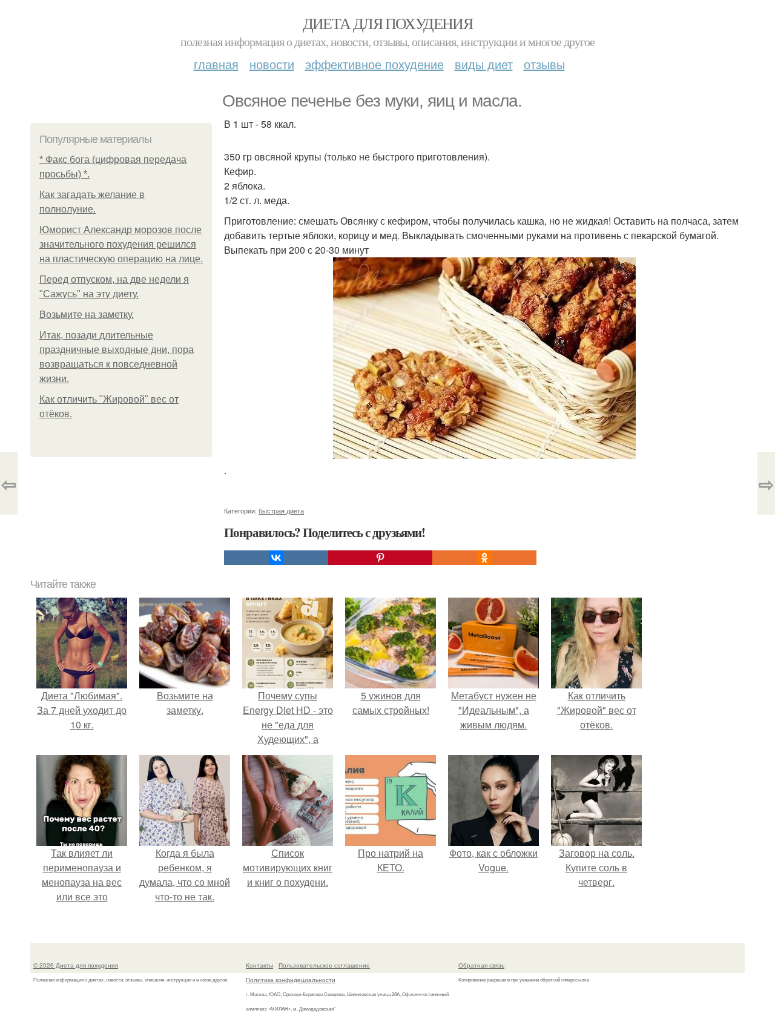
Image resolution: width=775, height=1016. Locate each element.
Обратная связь (481, 965)
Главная (216, 64)
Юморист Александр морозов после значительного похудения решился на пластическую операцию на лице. (121, 244)
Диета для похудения (388, 23)
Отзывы (544, 64)
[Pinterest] (380, 557)
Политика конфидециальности (290, 979)
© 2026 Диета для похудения (75, 965)
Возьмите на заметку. (86, 314)
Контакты (259, 965)
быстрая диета (281, 510)
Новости (271, 64)
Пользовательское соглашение (324, 965)
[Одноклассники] (484, 557)
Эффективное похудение (374, 64)
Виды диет (484, 64)
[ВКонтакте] (276, 557)
